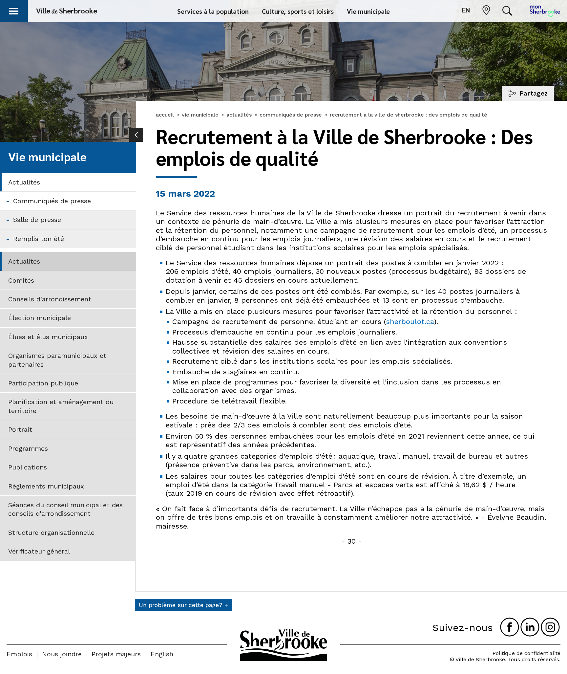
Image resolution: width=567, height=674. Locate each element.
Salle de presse (37, 220)
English (162, 654)
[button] (13, 10)
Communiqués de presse (52, 201)
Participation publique (43, 383)
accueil (165, 115)
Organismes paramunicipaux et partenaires (57, 360)
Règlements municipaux (46, 486)
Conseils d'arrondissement (49, 299)
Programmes (28, 448)
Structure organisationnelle (51, 532)
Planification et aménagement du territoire (61, 406)
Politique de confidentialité (526, 653)
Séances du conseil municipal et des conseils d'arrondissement (65, 509)
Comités (21, 280)
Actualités (24, 182)
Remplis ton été (38, 239)
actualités (239, 115)
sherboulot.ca (410, 321)
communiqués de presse (291, 115)
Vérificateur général (39, 551)
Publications (27, 467)
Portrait (20, 429)
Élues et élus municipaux (48, 337)
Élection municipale (39, 318)
